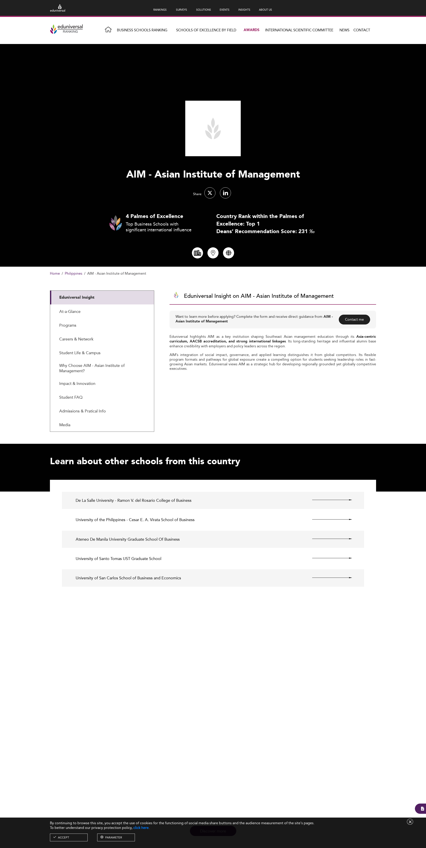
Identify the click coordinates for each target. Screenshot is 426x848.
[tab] (102, 297)
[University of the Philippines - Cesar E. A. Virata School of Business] (328, 519)
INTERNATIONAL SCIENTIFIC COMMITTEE (299, 30)
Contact (361, 30)
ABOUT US (265, 10)
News (344, 30)
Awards (251, 30)
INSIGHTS (244, 10)
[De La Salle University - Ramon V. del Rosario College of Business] (328, 500)
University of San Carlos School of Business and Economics (128, 577)
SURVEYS (181, 10)
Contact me (354, 319)
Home (55, 273)
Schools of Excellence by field (206, 30)
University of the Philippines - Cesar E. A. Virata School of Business (135, 519)
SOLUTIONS (203, 10)
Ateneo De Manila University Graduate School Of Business (128, 539)
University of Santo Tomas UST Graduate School (118, 558)
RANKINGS (160, 10)
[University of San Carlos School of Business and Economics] (328, 577)
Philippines (73, 273)
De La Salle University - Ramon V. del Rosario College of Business (133, 500)
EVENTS (224, 10)
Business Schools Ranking (142, 30)
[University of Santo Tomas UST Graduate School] (328, 558)
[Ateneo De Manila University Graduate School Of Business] (328, 539)
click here (141, 827)
